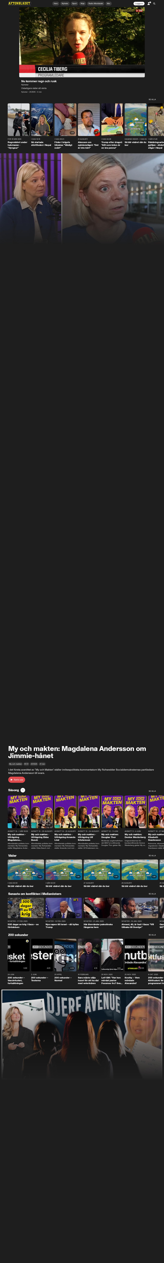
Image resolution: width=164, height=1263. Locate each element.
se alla (152, 99)
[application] (82, 42)
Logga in (139, 3)
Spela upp (18, 779)
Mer (108, 3)
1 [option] (22, 790)
